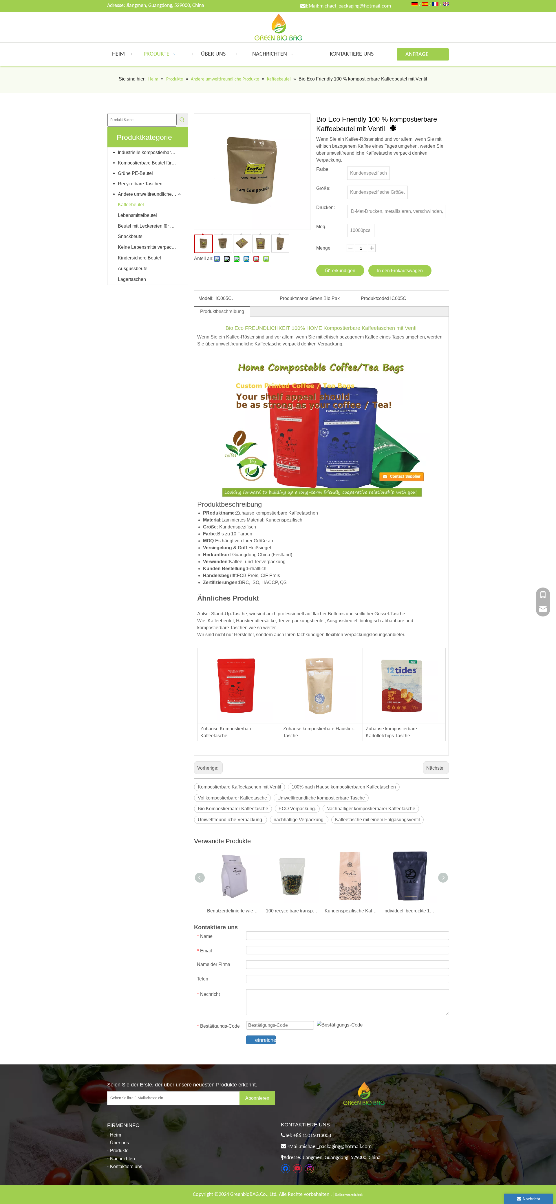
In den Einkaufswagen (400, 270)
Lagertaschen (132, 279)
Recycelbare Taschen (140, 183)
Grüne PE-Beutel (135, 173)
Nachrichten (122, 1158)
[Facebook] (285, 1168)
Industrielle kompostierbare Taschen (150, 152)
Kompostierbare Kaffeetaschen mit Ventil (239, 786)
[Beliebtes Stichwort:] (182, 119)
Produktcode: (374, 298)
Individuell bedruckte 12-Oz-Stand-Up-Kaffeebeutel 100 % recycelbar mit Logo (409, 910)
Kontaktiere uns (126, 1166)
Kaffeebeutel (131, 204)
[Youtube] (297, 1168)
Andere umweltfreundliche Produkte (150, 194)
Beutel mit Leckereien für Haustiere (150, 226)
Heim (115, 1134)
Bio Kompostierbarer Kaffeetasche (233, 808)
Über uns (119, 1142)
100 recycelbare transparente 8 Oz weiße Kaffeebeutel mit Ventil (292, 910)
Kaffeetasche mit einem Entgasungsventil (377, 819)
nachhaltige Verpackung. (299, 819)
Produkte (119, 1150)
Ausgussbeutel (133, 268)
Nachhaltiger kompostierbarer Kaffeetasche (370, 808)
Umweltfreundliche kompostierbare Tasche (321, 797)
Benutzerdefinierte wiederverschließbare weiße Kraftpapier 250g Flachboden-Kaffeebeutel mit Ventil (233, 910)
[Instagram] (309, 1168)
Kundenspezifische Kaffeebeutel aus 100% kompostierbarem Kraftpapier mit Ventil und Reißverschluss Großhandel (351, 910)
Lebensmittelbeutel (137, 215)
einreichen (265, 1040)
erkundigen (343, 270)
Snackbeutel (131, 236)
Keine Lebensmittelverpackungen (150, 247)
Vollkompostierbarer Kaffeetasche (232, 797)
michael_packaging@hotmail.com (355, 6)
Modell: (205, 298)
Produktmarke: (295, 298)
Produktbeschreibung (222, 311)
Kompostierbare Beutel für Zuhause (150, 162)
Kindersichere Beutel (139, 257)
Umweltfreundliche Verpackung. (230, 819)
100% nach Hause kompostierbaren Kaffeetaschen (344, 786)
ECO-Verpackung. (297, 808)
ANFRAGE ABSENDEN (418, 56)
